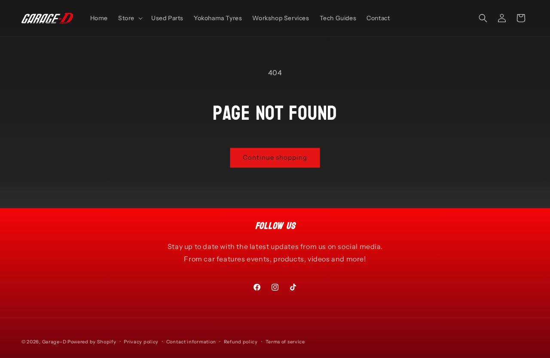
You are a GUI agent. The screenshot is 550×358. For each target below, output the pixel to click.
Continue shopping (275, 157)
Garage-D (54, 342)
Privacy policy (141, 341)
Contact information (191, 341)
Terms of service (285, 341)
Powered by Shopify (91, 342)
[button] (129, 18)
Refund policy (241, 341)
